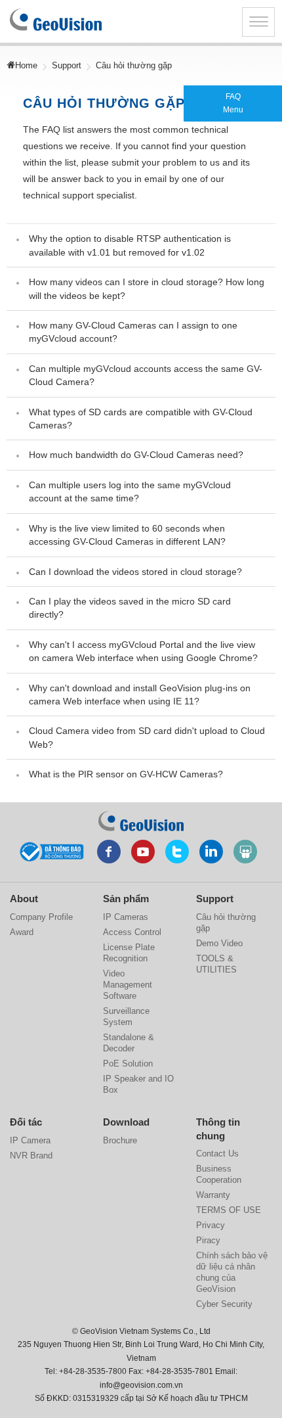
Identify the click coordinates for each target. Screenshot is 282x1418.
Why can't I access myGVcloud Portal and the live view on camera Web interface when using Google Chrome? (143, 651)
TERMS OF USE (228, 1210)
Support (66, 65)
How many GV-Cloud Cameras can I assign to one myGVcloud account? (133, 332)
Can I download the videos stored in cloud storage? (135, 571)
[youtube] (143, 851)
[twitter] (177, 851)
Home (26, 65)
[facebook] (109, 851)
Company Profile (41, 917)
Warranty (213, 1195)
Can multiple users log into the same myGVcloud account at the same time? (130, 491)
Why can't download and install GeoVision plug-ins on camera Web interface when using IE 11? (140, 694)
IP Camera (30, 1140)
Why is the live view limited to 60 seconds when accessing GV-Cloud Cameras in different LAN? (127, 535)
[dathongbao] (52, 850)
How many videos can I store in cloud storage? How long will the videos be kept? (146, 288)
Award (21, 932)
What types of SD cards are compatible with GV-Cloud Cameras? (140, 418)
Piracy (208, 1240)
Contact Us (217, 1153)
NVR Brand (31, 1155)
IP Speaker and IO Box (138, 1084)
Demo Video (219, 943)
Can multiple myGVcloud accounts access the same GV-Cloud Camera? (145, 375)
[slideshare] (245, 851)
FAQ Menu (233, 103)
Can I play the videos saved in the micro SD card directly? (130, 608)
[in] (211, 851)
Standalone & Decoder (128, 1042)
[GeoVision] (141, 821)
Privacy (210, 1225)
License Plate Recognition (129, 952)
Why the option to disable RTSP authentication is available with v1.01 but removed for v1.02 (130, 245)
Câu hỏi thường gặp (226, 922)
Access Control (132, 932)
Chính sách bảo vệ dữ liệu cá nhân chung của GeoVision (232, 1272)
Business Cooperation (218, 1174)
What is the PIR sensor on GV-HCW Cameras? (126, 774)
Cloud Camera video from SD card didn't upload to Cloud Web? (147, 737)
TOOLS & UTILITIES (216, 963)
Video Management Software (127, 985)
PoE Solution (128, 1063)
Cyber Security (224, 1304)
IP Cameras (125, 917)
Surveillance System (126, 1016)
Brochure (120, 1140)
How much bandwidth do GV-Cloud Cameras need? (136, 454)
